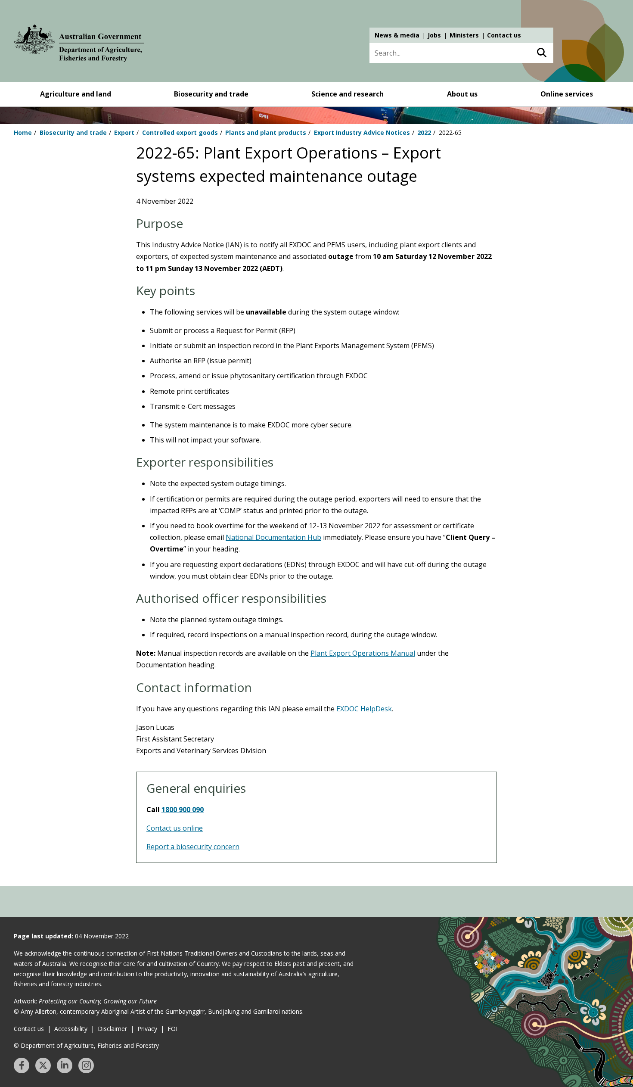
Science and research (347, 94)
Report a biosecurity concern (192, 846)
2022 (424, 132)
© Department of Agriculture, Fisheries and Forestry (86, 1045)
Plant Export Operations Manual (362, 653)
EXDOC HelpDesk (364, 708)
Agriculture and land (75, 94)
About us (462, 94)
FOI (172, 1029)
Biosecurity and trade (211, 94)
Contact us (504, 35)
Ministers (464, 35)
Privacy (147, 1029)
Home (23, 132)
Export (124, 132)
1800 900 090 (182, 809)
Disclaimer (112, 1029)
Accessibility (70, 1029)
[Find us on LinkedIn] (64, 1065)
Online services (566, 94)
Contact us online (174, 828)
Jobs (434, 35)
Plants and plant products (265, 132)
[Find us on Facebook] (21, 1065)
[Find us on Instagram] (86, 1065)
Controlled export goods (180, 132)
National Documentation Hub (273, 537)
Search (541, 53)
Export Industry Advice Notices (362, 132)
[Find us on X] (43, 1065)
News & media (397, 35)
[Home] (79, 45)
